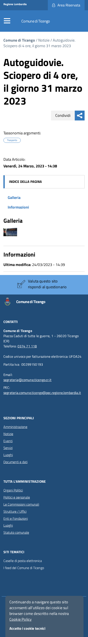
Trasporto (12, 140)
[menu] (8, 21)
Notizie (44, 40)
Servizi (8, 447)
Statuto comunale (16, 532)
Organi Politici (13, 490)
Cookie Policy (20, 619)
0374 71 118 (27, 346)
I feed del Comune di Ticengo (23, 567)
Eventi (8, 440)
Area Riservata (68, 5)
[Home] (9, 302)
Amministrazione (15, 426)
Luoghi (8, 454)
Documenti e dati (15, 461)
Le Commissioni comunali (21, 504)
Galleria (14, 197)
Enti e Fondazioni (15, 518)
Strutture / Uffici (14, 511)
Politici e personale (16, 497)
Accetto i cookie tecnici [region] (27, 628)
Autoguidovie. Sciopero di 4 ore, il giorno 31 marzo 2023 (39, 43)
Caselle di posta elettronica (22, 560)
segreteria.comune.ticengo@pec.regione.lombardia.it (42, 392)
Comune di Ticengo (35, 21)
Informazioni (18, 207)
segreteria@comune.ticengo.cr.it (27, 379)
